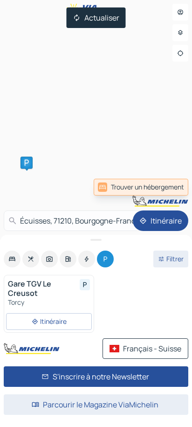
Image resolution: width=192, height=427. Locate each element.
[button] (27, 163)
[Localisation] (180, 53)
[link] (141, 187)
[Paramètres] (180, 32)
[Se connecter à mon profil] (180, 12)
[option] (12, 259)
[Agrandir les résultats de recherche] (96, 240)
